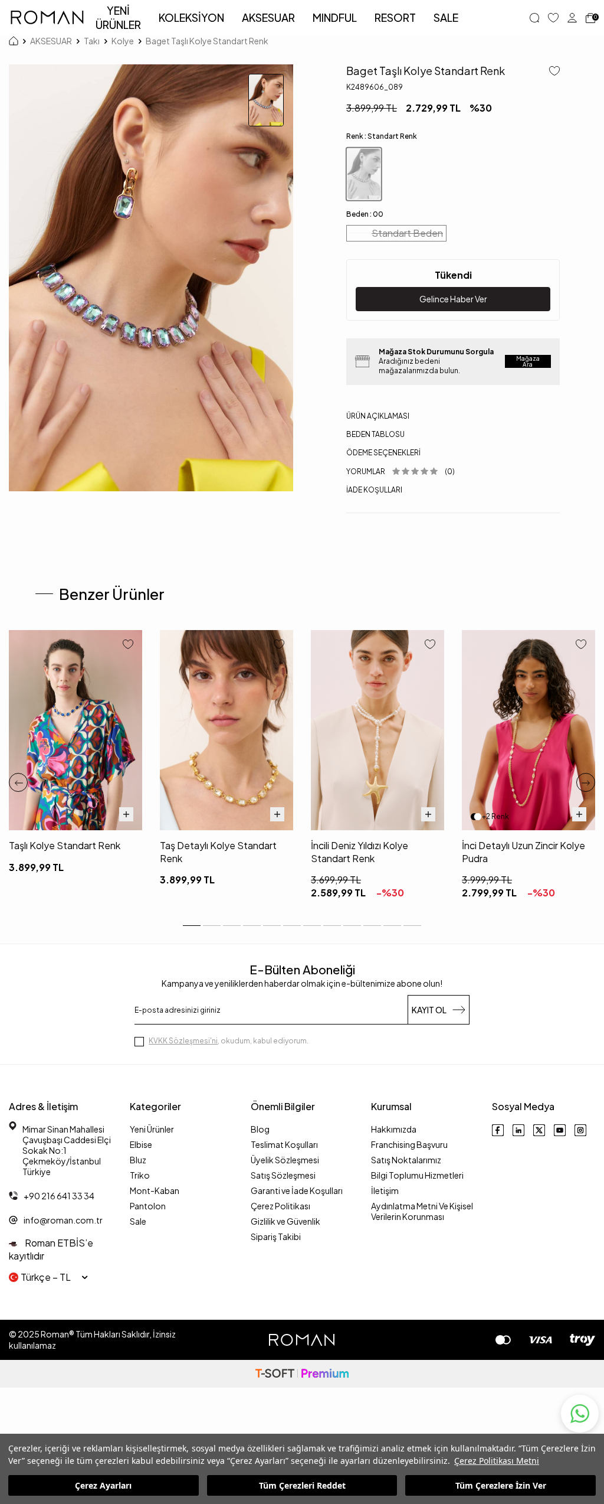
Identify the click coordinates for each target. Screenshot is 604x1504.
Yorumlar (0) (400, 471)
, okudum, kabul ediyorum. (228, 1040)
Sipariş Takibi (276, 1236)
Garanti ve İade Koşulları (297, 1190)
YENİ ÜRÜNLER (118, 17)
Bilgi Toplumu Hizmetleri (417, 1175)
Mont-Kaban (154, 1190)
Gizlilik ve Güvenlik (285, 1221)
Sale (138, 1221)
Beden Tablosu (375, 434)
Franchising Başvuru (409, 1144)
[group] (151, 277)
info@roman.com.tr (63, 1220)
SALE (446, 17)
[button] (18, 782)
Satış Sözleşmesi (283, 1175)
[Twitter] (539, 1130)
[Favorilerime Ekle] (128, 645)
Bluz (138, 1159)
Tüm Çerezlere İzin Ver (500, 1485)
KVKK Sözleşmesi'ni (183, 1040)
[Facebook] (498, 1130)
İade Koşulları (374, 489)
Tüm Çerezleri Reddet (302, 1485)
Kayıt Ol (429, 1009)
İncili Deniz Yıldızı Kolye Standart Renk (359, 851)
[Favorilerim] (553, 17)
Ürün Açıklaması (377, 416)
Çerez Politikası (280, 1205)
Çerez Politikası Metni (496, 1460)
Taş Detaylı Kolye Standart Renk (218, 851)
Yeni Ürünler (152, 1129)
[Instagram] (580, 1130)
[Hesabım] (572, 17)
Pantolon (148, 1205)
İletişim (385, 1190)
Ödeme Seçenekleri (383, 452)
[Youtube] (560, 1130)
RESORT (395, 17)
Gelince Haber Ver (453, 298)
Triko (140, 1175)
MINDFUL (335, 17)
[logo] (47, 17)
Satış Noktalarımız (406, 1159)
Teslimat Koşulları (284, 1144)
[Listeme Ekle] (550, 72)
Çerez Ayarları (103, 1485)
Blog (260, 1129)
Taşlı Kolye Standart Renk (64, 845)
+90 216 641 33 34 (59, 1195)
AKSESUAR (268, 17)
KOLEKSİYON (191, 17)
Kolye (122, 40)
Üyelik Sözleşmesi (285, 1159)
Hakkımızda (393, 1129)
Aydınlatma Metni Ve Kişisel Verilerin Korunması (422, 1211)
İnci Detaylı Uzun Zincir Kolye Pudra (523, 851)
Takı (92, 40)
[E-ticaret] (302, 1374)
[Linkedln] (518, 1130)
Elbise (141, 1144)
